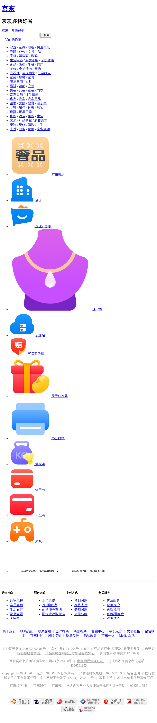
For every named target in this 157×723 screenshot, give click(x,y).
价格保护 (113, 605)
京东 (8, 8)
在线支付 (80, 605)
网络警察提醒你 (43, 701)
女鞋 (13, 107)
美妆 (13, 69)
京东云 (57, 685)
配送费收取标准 (53, 614)
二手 (40, 124)
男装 (13, 90)
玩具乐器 (25, 112)
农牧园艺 (40, 120)
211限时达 (49, 605)
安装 (13, 124)
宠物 (37, 69)
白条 (22, 129)
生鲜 (31, 64)
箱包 (22, 107)
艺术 (13, 120)
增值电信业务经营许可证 (135, 678)
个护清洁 (25, 69)
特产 (40, 64)
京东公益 (107, 635)
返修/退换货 (115, 614)
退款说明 (113, 609)
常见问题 (16, 614)
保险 (31, 129)
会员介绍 (16, 605)
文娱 (22, 103)
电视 (31, 47)
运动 (22, 86)
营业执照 (106, 678)
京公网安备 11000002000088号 (24, 648)
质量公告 (72, 635)
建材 (22, 77)
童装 (31, 90)
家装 (13, 77)
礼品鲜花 (25, 120)
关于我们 (9, 631)
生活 (40, 116)
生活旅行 (16, 609)
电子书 (42, 103)
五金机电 (44, 73)
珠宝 (40, 107)
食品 (13, 64)
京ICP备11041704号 (65, 648)
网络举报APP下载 (113, 701)
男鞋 (13, 86)
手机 (13, 56)
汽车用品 (34, 99)
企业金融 (43, 129)
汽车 (22, 99)
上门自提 (48, 600)
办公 (22, 51)
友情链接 (133, 631)
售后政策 (113, 600)
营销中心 (97, 631)
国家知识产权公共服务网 (87, 709)
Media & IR (127, 635)
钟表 (31, 107)
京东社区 (36, 635)
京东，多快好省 (13, 30)
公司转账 (80, 614)
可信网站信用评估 (20, 701)
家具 (31, 77)
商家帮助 (80, 631)
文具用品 (34, 51)
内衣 (40, 90)
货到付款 (80, 600)
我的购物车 (13, 39)
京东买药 (16, 94)
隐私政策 (90, 635)
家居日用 (16, 81)
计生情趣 (31, 94)
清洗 (31, 124)
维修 (22, 124)
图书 (13, 103)
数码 (34, 56)
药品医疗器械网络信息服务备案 (117, 648)
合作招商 (62, 631)
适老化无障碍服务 (68, 709)
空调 (22, 47)
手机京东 (115, 631)
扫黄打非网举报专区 (136, 701)
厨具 (28, 81)
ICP (87, 648)
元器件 (15, 73)
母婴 (13, 112)
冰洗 (13, 47)
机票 (13, 116)
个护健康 (47, 60)
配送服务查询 (52, 609)
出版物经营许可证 (90, 661)
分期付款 (80, 609)
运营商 (24, 56)
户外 (31, 86)
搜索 (45, 35)
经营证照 (134, 673)
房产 (13, 99)
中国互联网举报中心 (90, 701)
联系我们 (26, 631)
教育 (31, 103)
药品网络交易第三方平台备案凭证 (70, 653)
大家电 (15, 618)
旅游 (31, 116)
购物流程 (16, 600)
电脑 (13, 51)
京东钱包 (40, 685)
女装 (22, 90)
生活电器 (16, 60)
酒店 (22, 116)
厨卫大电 (43, 47)
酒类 (22, 64)
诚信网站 (66, 701)
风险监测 (54, 635)
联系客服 (44, 631)
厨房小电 (31, 60)
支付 (13, 129)
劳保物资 (28, 73)
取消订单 (113, 618)
